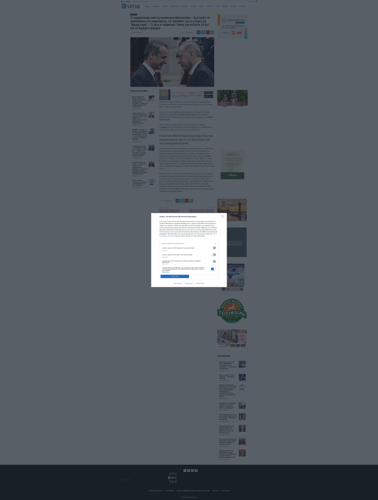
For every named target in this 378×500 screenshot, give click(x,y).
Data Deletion (178, 283)
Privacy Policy (200, 283)
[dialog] (189, 250)
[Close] (223, 217)
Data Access (189, 283)
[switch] (213, 248)
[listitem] (189, 244)
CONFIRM (174, 276)
